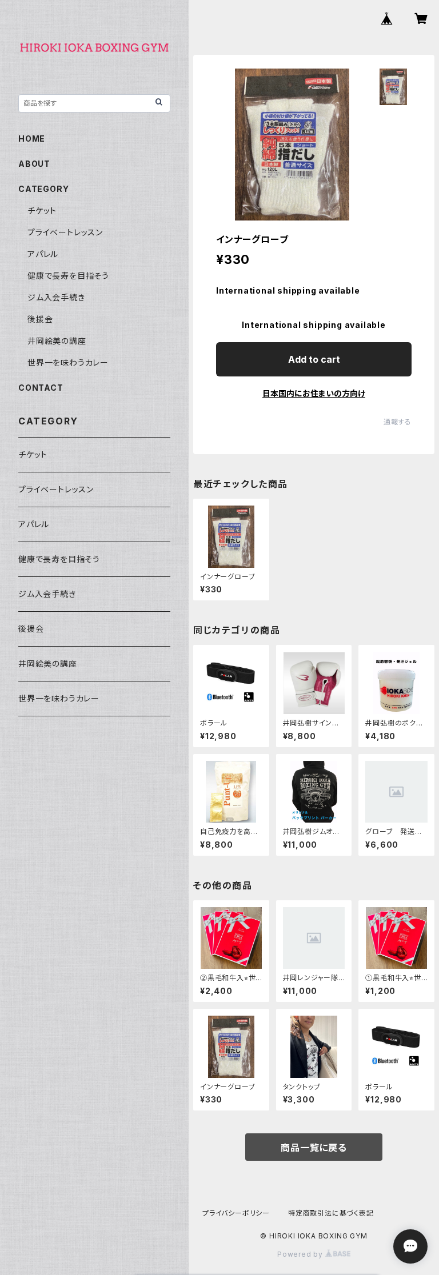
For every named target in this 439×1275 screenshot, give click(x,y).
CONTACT (40, 387)
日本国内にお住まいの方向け (313, 393)
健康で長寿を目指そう (68, 275)
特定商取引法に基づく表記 (331, 1213)
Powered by (301, 1254)
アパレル (42, 254)
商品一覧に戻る (314, 1147)
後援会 (40, 319)
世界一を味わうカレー (68, 362)
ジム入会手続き (56, 297)
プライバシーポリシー (236, 1213)
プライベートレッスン (65, 232)
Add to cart (314, 359)
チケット (42, 210)
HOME (31, 138)
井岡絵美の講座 (56, 341)
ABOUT (34, 164)
